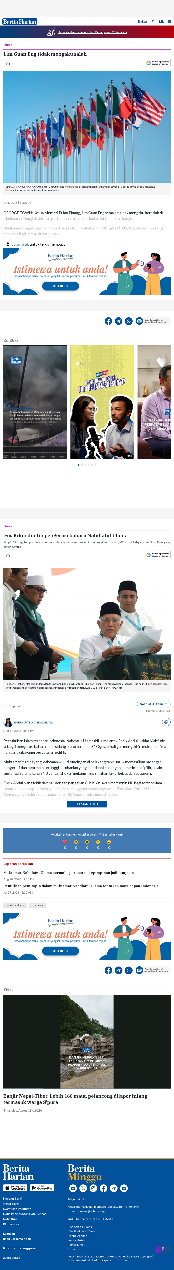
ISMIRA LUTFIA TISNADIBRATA (33, 722)
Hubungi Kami (12, 1198)
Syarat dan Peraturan (17, 1208)
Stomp (72, 1249)
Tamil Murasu (76, 1244)
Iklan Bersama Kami (17, 1238)
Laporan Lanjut (87, 804)
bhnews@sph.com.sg (91, 1211)
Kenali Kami (11, 1203)
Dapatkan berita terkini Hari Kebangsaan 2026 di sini (92, 32)
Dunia (8, 45)
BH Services (11, 1224)
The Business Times (81, 1231)
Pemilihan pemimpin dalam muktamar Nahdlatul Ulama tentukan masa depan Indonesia (81, 886)
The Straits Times (80, 1227)
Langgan (9, 1233)
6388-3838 (11, 1258)
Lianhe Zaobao (77, 1235)
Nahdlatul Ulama (15, 905)
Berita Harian (76, 1240)
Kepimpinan (37, 905)
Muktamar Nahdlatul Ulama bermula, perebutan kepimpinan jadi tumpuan (68, 873)
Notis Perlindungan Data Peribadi (25, 1214)
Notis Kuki (10, 1219)
